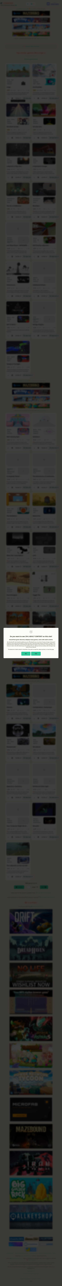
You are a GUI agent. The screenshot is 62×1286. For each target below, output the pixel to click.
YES (36, 653)
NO (26, 653)
